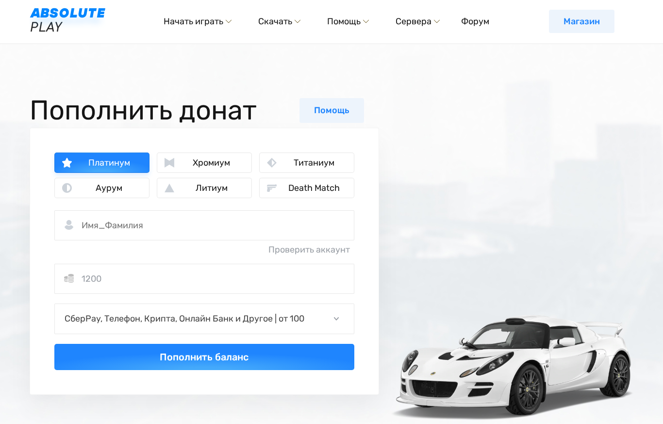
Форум (475, 21)
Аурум (109, 188)
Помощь (331, 110)
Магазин (582, 21)
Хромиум (211, 162)
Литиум (212, 188)
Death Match (314, 188)
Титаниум (314, 162)
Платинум (109, 162)
